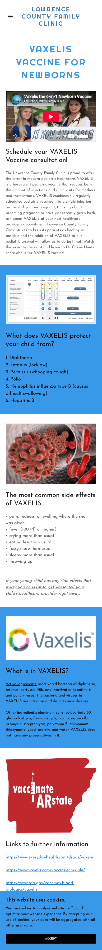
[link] (51, 25)
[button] (12, 16)
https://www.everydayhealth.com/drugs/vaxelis (50, 857)
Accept (51, 938)
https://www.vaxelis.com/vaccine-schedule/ (45, 870)
